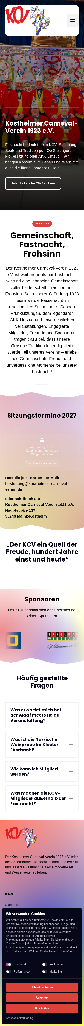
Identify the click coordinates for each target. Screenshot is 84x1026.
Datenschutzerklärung (19, 1018)
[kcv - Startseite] (27, 20)
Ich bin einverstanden (42, 463)
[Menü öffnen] (73, 20)
